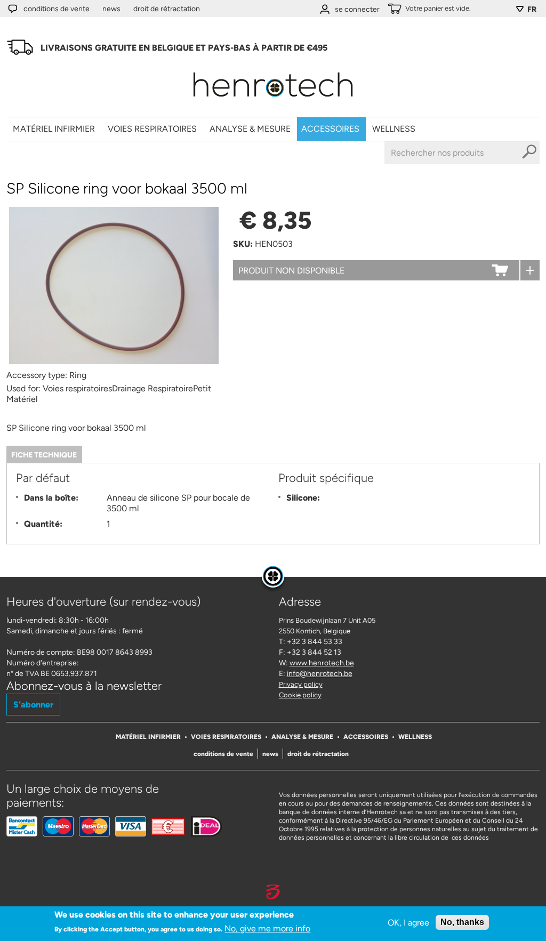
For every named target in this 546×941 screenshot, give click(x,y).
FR (531, 9)
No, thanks (462, 922)
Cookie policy (300, 695)
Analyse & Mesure (250, 129)
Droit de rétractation (166, 8)
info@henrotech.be (319, 673)
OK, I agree (408, 923)
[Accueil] (273, 100)
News (111, 8)
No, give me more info (267, 928)
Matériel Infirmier (54, 129)
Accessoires (330, 129)
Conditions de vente (56, 8)
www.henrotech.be (322, 662)
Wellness (393, 129)
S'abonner (33, 704)
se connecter (357, 9)
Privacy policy (301, 684)
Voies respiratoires (152, 129)
